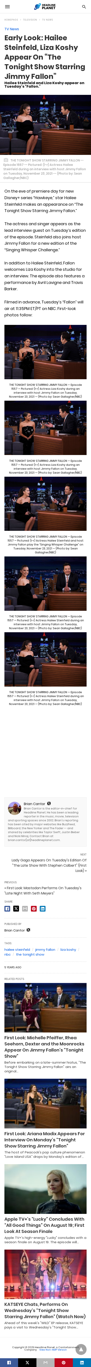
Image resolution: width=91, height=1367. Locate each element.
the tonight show (30, 954)
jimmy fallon (45, 949)
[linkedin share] (43, 909)
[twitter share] (16, 909)
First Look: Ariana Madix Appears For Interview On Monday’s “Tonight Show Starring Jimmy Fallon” (44, 1140)
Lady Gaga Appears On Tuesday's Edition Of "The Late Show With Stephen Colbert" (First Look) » (49, 865)
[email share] (25, 909)
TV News (47, 19)
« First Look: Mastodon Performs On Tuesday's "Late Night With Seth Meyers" (43, 890)
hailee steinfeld (17, 949)
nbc (7, 954)
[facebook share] (7, 909)
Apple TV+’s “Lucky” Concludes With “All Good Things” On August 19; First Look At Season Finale (44, 1225)
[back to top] (81, 1349)
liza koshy (68, 949)
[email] (45, 1362)
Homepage (11, 19)
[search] (84, 6)
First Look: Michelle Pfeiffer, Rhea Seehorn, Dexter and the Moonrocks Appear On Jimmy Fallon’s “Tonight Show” (44, 1047)
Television (30, 19)
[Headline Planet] (45, 7)
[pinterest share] (34, 909)
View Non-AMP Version (53, 1349)
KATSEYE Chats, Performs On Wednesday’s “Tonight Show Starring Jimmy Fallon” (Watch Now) (45, 1310)
